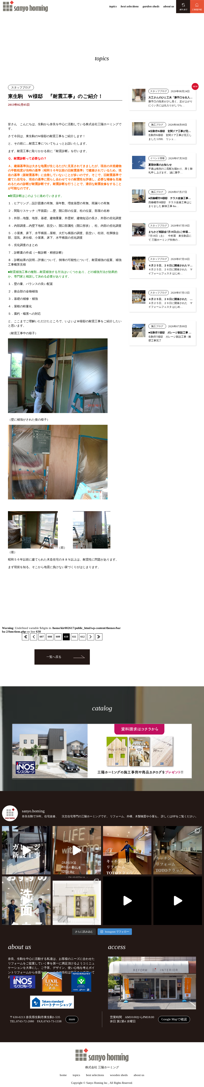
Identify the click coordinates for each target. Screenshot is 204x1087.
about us (168, 6)
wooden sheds (119, 1075)
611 (74, 636)
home (63, 1075)
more (72, 1019)
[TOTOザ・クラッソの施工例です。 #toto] (127, 850)
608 (50, 636)
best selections (130, 6)
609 (58, 636)
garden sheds (151, 6)
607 (42, 636)
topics (113, 6)
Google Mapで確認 (174, 1019)
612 (82, 636)
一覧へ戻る (53, 656)
